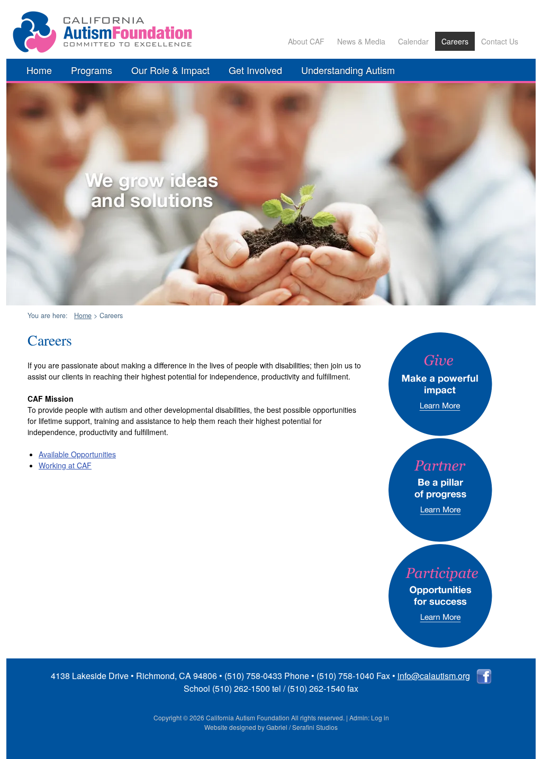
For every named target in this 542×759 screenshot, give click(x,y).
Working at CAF (65, 465)
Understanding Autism (348, 70)
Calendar (413, 41)
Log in (380, 717)
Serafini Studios (315, 726)
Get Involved (255, 70)
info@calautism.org (434, 676)
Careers (454, 41)
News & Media (361, 41)
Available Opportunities (77, 454)
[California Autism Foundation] (104, 50)
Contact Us (499, 41)
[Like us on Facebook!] (484, 676)
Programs (91, 70)
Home (39, 70)
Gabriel (276, 726)
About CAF (306, 41)
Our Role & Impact (170, 70)
